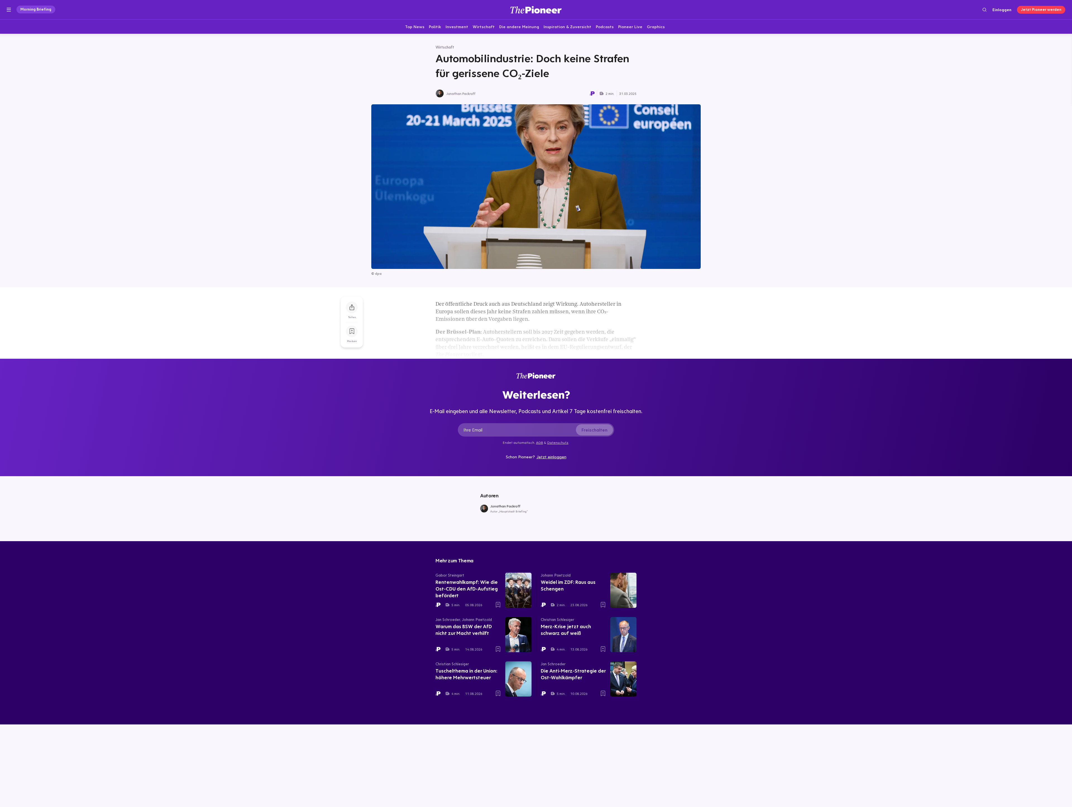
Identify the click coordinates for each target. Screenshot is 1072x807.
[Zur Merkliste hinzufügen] (352, 331)
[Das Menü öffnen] (9, 10)
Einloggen (1001, 9)
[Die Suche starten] (984, 9)
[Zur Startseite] (536, 9)
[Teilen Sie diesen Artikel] (352, 307)
